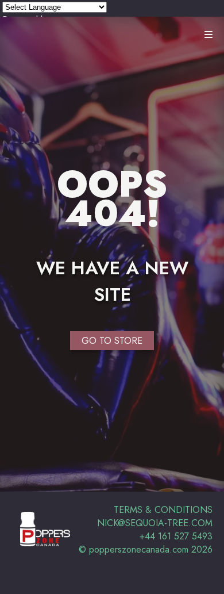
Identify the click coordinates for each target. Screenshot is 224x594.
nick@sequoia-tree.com (155, 523)
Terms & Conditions (163, 509)
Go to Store (112, 340)
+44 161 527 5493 (176, 536)
